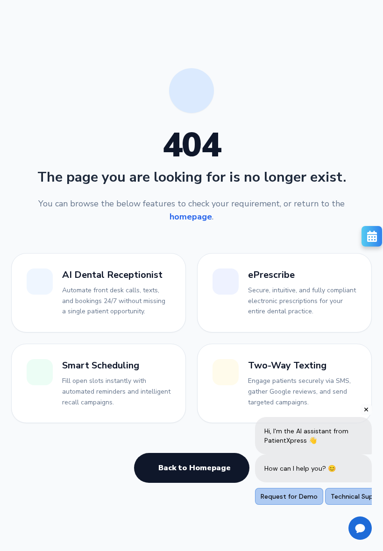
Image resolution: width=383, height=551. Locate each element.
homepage (191, 216)
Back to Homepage (194, 468)
